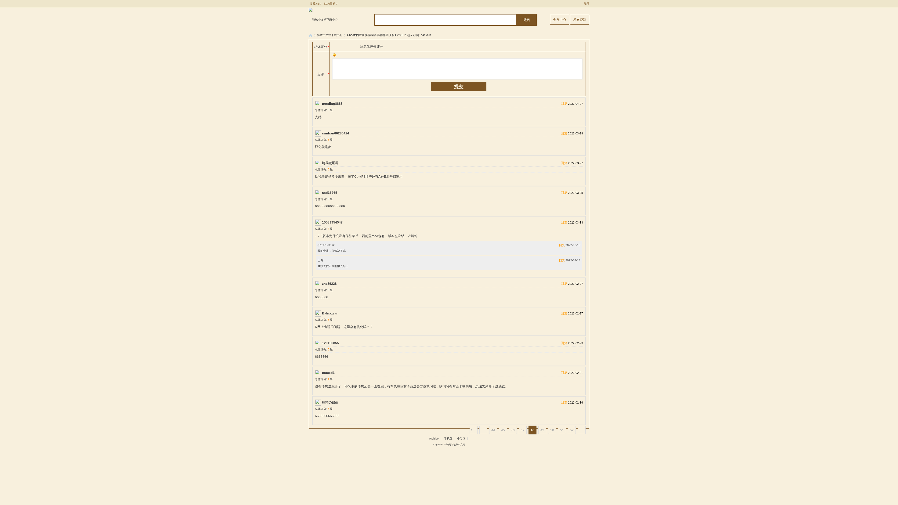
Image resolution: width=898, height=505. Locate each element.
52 (572, 430)
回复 (564, 103)
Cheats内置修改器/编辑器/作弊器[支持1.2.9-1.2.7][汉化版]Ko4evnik (389, 35)
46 (513, 430)
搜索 (526, 20)
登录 (586, 3)
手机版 (448, 438)
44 (493, 430)
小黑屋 (461, 438)
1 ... (473, 430)
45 (503, 430)
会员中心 (559, 20)
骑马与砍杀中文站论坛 (310, 35)
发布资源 (579, 20)
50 (552, 430)
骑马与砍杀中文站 (455, 444)
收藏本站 (315, 3)
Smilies (334, 55)
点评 (320, 74)
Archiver (434, 438)
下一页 (582, 430)
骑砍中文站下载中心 (329, 35)
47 (523, 430)
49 (542, 430)
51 (562, 430)
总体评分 (320, 47)
